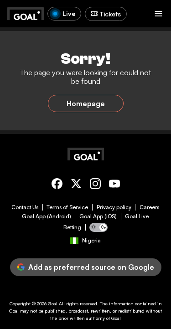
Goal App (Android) (46, 216)
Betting (72, 227)
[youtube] (114, 185)
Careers (149, 207)
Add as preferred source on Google (91, 267)
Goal (52, 303)
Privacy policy (114, 207)
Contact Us (24, 207)
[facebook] (57, 185)
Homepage (86, 103)
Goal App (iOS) (98, 216)
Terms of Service (67, 207)
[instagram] (95, 185)
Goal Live (137, 216)
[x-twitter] (76, 185)
